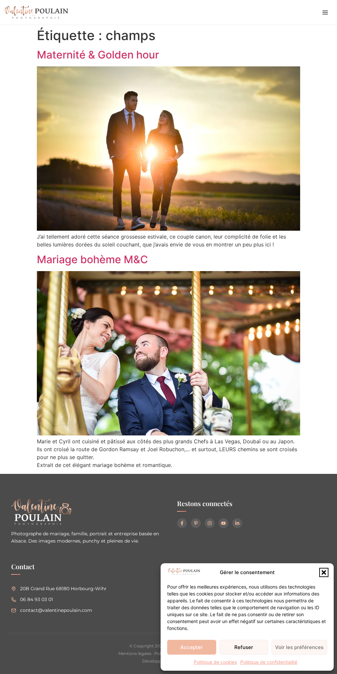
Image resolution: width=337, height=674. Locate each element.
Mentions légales (134, 653)
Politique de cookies (215, 662)
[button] (324, 572)
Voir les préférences (299, 647)
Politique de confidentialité (268, 662)
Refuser (243, 647)
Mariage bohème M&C (92, 259)
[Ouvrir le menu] (325, 12)
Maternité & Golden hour (98, 54)
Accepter (191, 647)
